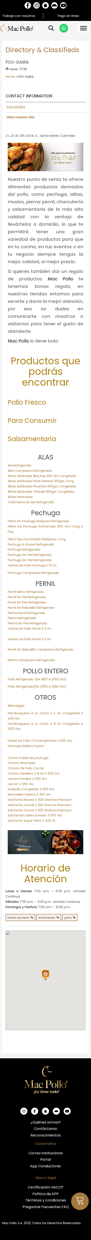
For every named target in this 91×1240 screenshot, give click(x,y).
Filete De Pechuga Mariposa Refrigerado (38, 521)
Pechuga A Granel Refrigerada (31, 544)
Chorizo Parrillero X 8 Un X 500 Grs (33, 773)
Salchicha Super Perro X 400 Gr (32, 820)
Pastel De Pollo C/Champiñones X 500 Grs (40, 740)
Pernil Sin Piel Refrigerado (27, 597)
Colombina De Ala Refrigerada (31, 502)
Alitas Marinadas (20, 497)
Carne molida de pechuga (28, 758)
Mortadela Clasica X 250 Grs (29, 794)
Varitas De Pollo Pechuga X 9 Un (32, 565)
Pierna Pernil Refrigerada (26, 613)
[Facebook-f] (28, 5)
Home (10, 76)
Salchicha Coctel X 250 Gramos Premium (40, 805)
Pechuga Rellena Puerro (26, 746)
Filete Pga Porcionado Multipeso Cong (37, 539)
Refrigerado (25, 679)
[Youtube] (63, 5)
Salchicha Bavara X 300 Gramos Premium (40, 800)
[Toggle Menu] (83, 28)
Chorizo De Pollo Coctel (26, 768)
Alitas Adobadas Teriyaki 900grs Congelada (41, 491)
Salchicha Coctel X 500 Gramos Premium (40, 810)
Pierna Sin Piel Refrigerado (27, 623)
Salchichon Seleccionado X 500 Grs (35, 815)
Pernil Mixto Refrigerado (26, 592)
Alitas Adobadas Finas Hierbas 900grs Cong (41, 481)
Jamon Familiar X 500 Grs (27, 779)
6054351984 (16, 107)
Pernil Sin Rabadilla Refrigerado (31, 607)
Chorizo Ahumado (22, 763)
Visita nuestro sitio (21, 117)
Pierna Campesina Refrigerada (31, 660)
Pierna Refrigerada (22, 618)
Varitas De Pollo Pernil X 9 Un (29, 628)
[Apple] (45, 5)
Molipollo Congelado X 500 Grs (31, 789)
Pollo (12, 679)
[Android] (54, 5)
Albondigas (16, 705)
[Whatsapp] (63, 28)
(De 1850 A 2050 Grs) (50, 679)
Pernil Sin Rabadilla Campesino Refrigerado (40, 649)
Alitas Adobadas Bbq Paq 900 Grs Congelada (42, 476)
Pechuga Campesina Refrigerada (33, 573)
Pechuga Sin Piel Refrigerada (29, 555)
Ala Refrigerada (19, 465)
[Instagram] (36, 5)
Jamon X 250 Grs (21, 784)
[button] (45, 975)
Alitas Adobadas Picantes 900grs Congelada (42, 486)
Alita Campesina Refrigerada (30, 470)
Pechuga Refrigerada (24, 549)
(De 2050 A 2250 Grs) (50, 686)
